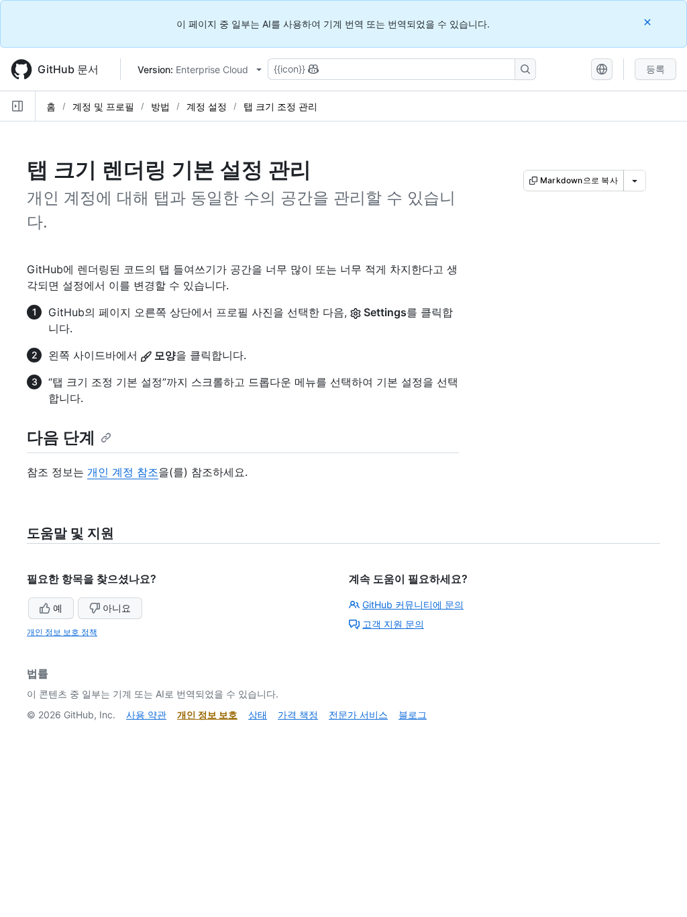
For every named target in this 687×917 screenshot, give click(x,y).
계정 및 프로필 (103, 106)
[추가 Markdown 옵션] (634, 180)
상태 (257, 714)
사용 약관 (146, 714)
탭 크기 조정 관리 (280, 106)
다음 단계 (61, 437)
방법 (160, 106)
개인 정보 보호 (207, 714)
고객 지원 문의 (393, 624)
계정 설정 (207, 106)
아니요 (117, 608)
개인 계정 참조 (122, 472)
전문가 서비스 (358, 714)
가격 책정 (298, 714)
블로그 (413, 714)
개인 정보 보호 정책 (62, 632)
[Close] (648, 22)
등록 (655, 69)
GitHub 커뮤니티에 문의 (413, 604)
